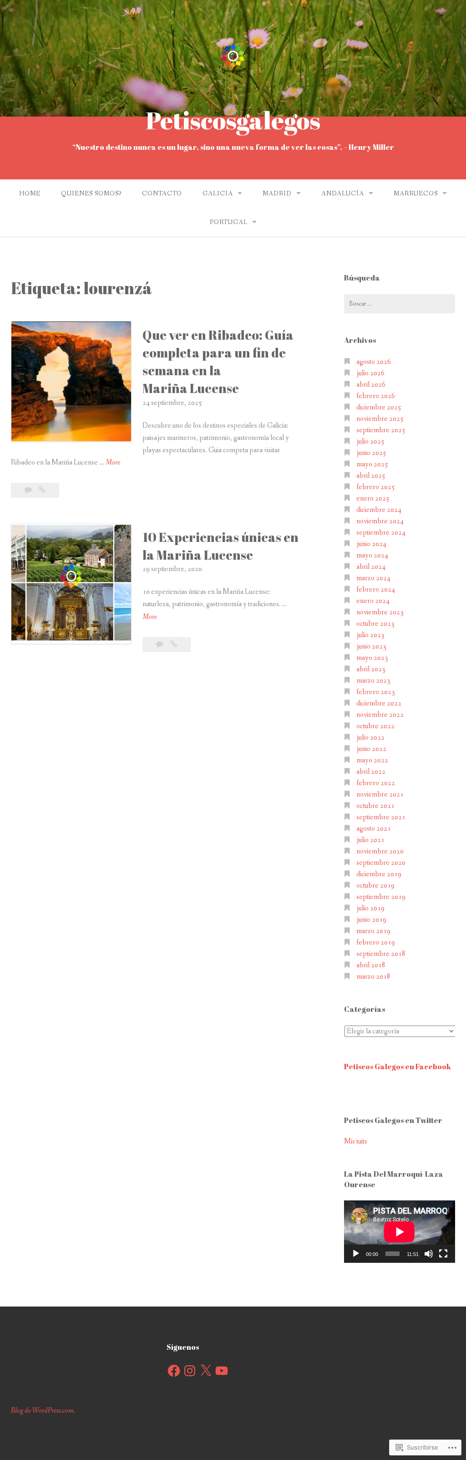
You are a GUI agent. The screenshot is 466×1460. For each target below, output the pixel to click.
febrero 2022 (375, 783)
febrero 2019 (375, 942)
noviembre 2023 (380, 612)
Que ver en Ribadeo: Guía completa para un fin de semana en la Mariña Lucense (218, 361)
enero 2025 (373, 498)
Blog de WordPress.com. (43, 1410)
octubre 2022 (375, 726)
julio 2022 (370, 737)
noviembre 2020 (380, 851)
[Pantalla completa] (443, 1253)
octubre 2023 (375, 623)
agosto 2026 (373, 362)
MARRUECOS (416, 193)
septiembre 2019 (380, 897)
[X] (205, 1370)
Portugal (229, 222)
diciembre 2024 (378, 510)
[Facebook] (174, 1370)
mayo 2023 (372, 658)
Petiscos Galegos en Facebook (397, 1067)
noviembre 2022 (380, 715)
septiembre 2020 (380, 863)
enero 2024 (373, 601)
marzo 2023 (373, 680)
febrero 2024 (375, 589)
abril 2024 (370, 567)
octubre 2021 (375, 806)
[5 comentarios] (160, 644)
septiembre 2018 (380, 954)
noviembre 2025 (380, 419)
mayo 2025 (372, 464)
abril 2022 (370, 771)
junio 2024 (371, 544)
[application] (399, 1231)
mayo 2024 (372, 555)
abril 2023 (370, 669)
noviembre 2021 (380, 794)
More (113, 463)
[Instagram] (189, 1370)
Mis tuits (355, 1141)
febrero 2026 (375, 396)
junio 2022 (371, 749)
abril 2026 (370, 384)
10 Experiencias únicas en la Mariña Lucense (220, 545)
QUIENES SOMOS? (91, 193)
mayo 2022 (372, 760)
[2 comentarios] (29, 490)
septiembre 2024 (380, 532)
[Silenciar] (428, 1253)
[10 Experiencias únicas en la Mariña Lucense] (173, 644)
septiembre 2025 (380, 430)
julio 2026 (370, 373)
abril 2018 (370, 965)
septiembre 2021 (380, 817)
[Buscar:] (399, 303)
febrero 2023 (375, 692)
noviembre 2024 (380, 521)
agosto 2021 (373, 828)
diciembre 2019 (378, 874)
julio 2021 (370, 840)
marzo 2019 (373, 931)
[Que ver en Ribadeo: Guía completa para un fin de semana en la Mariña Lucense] (42, 490)
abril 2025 (370, 475)
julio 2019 (370, 908)
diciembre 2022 (378, 703)
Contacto (162, 193)
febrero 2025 (375, 487)
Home (30, 193)
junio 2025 (371, 453)
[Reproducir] (355, 1253)
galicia (218, 193)
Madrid (277, 193)
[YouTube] (221, 1370)
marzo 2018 (373, 976)
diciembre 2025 (378, 407)
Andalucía (342, 193)
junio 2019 (371, 919)
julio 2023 (370, 635)
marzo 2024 (373, 578)
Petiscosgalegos (233, 120)
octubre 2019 (375, 885)
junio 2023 (371, 646)
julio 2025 (370, 441)
